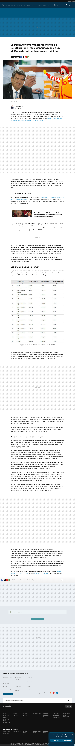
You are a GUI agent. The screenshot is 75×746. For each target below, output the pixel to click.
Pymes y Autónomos (66, 716)
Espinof (25, 715)
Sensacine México (25, 732)
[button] (19, 106)
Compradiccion (56, 717)
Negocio (29, 686)
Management (18, 682)
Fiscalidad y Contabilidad (13, 5)
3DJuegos (15, 713)
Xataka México (6, 731)
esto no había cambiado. (42, 573)
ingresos (34, 579)
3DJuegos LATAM (17, 731)
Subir (67, 706)
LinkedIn (57, 693)
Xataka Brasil (6, 733)
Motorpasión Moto (46, 716)
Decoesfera (56, 715)
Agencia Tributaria (44, 5)
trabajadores (30, 689)
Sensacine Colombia (25, 735)
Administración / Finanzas (19, 678)
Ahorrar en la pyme (7, 689)
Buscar (69, 700)
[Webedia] (71, 1)
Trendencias (56, 713)
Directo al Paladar (37, 713)
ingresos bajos (56, 579)
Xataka (4, 713)
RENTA (34, 5)
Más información (48, 744)
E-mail (28, 57)
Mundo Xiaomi (6, 722)
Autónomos (55, 5)
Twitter (69, 5)
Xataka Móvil (6, 715)
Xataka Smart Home (6, 720)
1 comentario (16, 57)
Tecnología (29, 682)
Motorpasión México (46, 732)
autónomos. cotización (44, 579)
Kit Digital (27, 5)
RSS (51, 693)
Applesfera (5, 717)
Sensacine (25, 713)
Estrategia (29, 677)
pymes (5, 686)
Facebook (72, 5)
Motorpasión (46, 713)
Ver (38, 619)
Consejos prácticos (7, 677)
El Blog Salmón (66, 713)
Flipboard (67, 5)
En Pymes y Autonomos (39, 211)
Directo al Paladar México (37, 732)
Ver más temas (8, 694)
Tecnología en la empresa (19, 689)
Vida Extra (15, 715)
